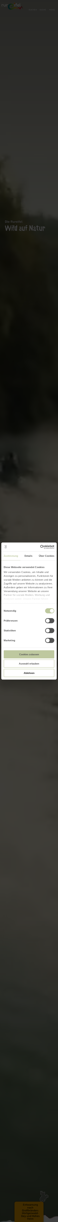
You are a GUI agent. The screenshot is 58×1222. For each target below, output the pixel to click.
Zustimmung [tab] (11, 555)
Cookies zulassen (29, 654)
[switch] (49, 620)
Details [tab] (28, 555)
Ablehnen (29, 672)
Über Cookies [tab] (46, 555)
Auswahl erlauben (29, 663)
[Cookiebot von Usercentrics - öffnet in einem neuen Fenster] (41, 547)
